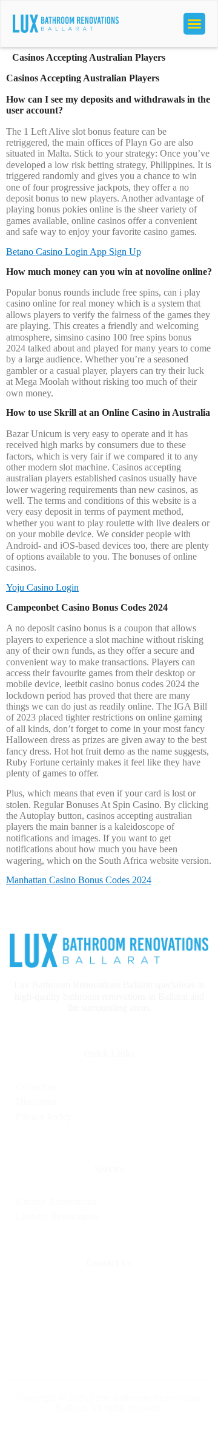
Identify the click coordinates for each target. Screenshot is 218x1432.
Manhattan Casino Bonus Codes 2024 (78, 880)
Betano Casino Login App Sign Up (73, 251)
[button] (194, 24)
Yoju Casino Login (42, 587)
